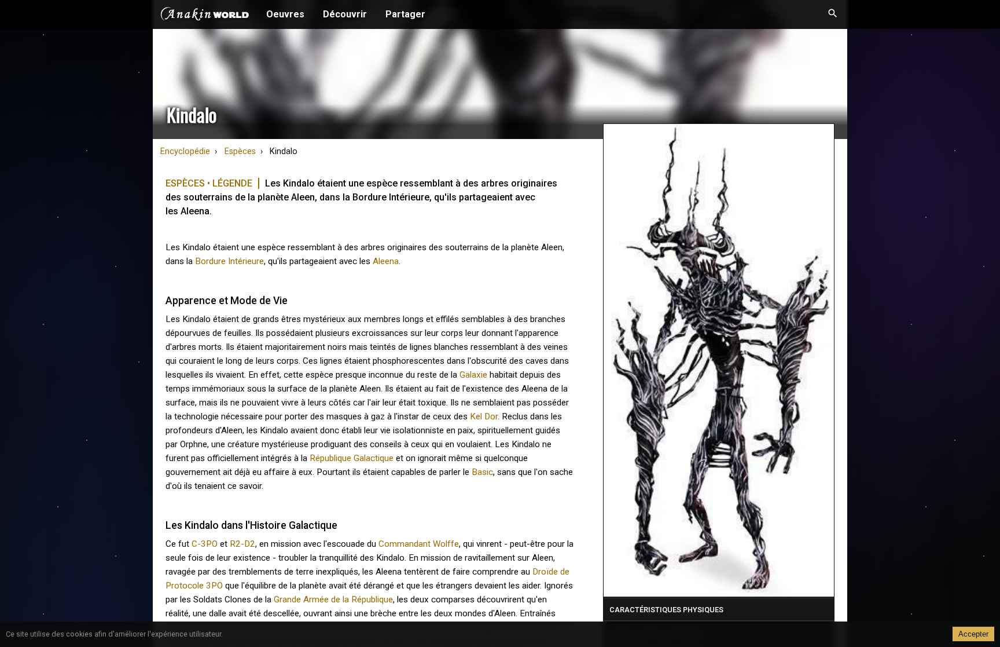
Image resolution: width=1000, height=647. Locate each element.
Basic (482, 472)
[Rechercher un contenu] (833, 14)
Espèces (240, 151)
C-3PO (205, 544)
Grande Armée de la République (333, 599)
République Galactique (352, 458)
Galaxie (473, 375)
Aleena (386, 261)
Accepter (973, 634)
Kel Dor (484, 416)
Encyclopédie (185, 151)
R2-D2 (242, 544)
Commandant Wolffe (418, 544)
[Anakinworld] (205, 15)
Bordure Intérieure (229, 261)
